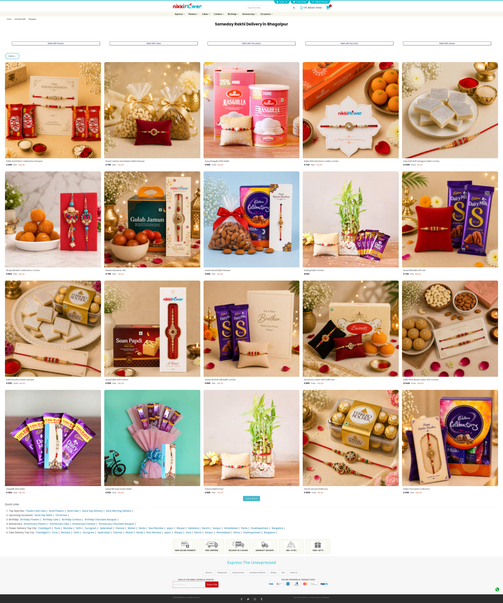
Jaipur (170, 528)
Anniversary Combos (83, 523)
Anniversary (248, 14)
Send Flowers (56, 510)
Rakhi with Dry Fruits (349, 43)
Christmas (61, 515)
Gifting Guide (222, 572)
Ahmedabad (231, 528)
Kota (188, 532)
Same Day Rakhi (43, 515)
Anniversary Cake (59, 523)
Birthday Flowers (29, 519)
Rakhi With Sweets (447, 43)
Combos (218, 14)
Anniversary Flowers (35, 523)
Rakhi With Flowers (56, 43)
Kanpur (217, 528)
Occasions (265, 14)
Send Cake (73, 510)
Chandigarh (44, 528)
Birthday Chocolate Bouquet (101, 519)
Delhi (79, 528)
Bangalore (277, 528)
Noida (142, 528)
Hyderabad (106, 528)
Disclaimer (325, 597)
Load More (251, 498)
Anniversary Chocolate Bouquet (116, 523)
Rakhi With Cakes (153, 43)
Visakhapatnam (259, 528)
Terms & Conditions (301, 597)
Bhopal (181, 528)
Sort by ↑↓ (12, 56)
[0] (328, 7)
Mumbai (68, 528)
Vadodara (193, 528)
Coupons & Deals (238, 572)
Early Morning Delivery (118, 510)
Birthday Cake (50, 519)
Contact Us (293, 572)
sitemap (273, 572)
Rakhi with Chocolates (251, 43)
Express (179, 14)
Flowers (192, 14)
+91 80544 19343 (312, 7)
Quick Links (12, 504)
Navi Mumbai (156, 528)
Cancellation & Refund (257, 572)
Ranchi (205, 528)
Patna (244, 528)
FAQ (283, 572)
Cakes (205, 14)
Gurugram (91, 528)
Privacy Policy (314, 597)
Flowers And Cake (36, 510)
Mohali (131, 528)
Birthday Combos (71, 519)
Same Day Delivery (92, 510)
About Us (209, 572)
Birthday (232, 14)
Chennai (119, 528)
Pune (57, 528)
